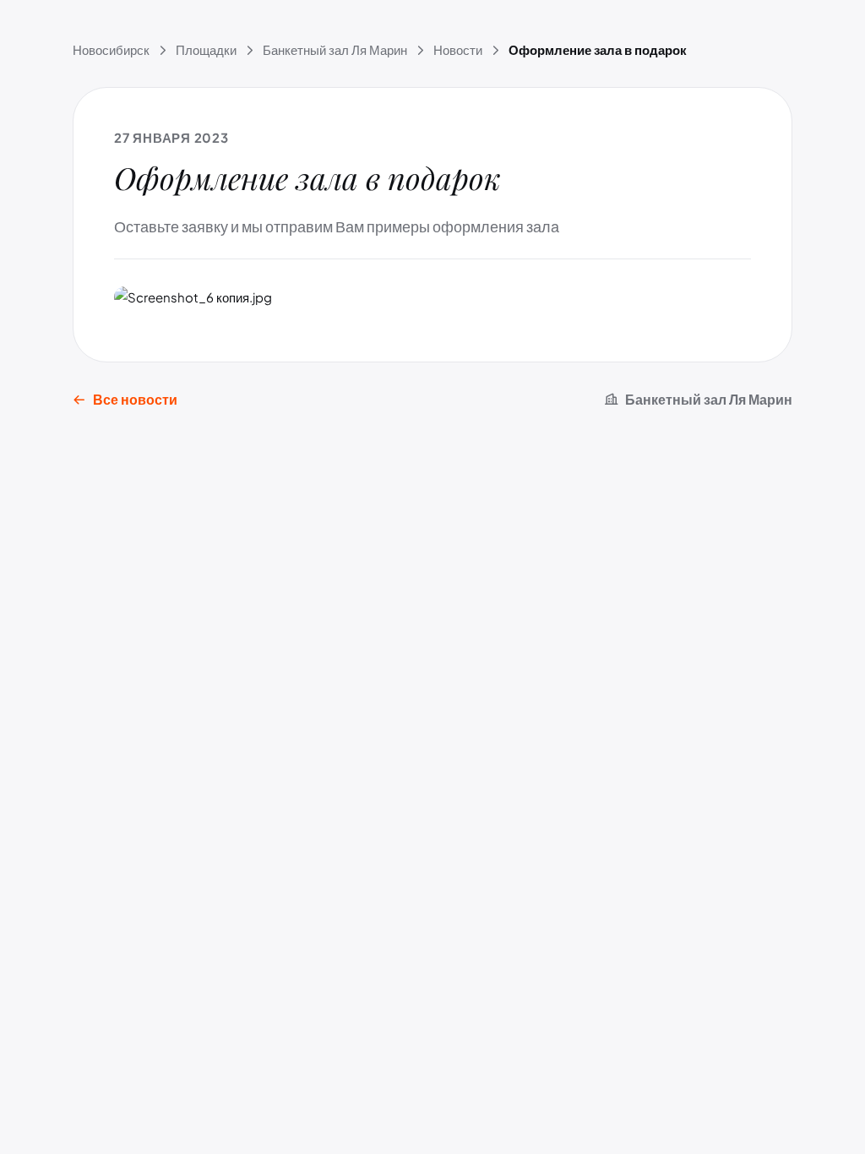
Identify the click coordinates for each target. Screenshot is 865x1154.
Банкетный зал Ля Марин (335, 49)
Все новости (135, 399)
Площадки (206, 49)
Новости (457, 49)
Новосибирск (111, 49)
